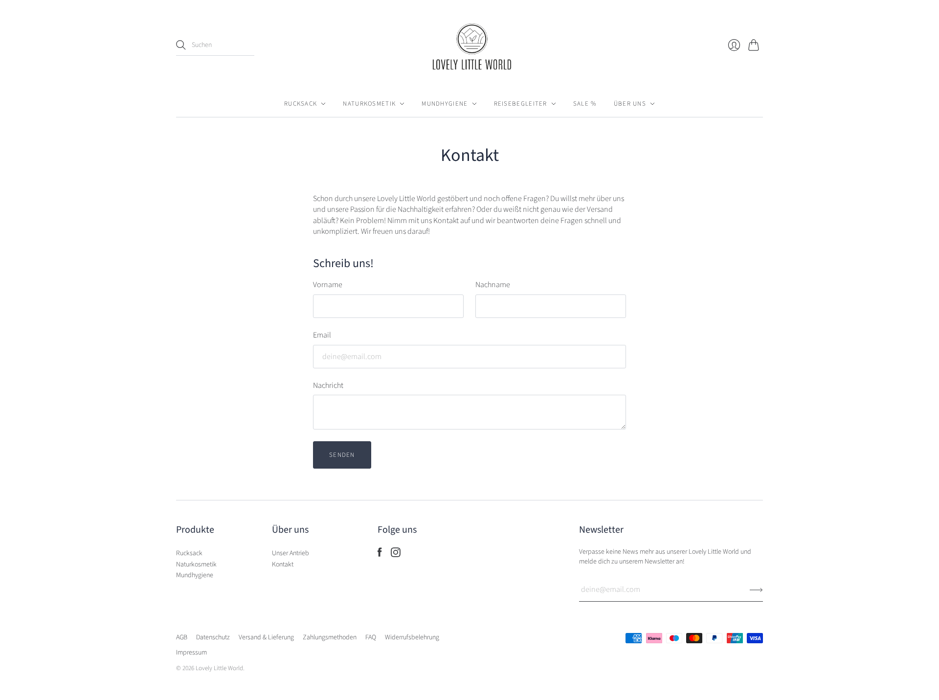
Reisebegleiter (520, 103)
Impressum (191, 652)
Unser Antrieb (290, 553)
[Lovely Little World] (469, 49)
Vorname (327, 284)
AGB (181, 637)
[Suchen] (181, 45)
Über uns (630, 103)
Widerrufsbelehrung (412, 637)
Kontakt (282, 564)
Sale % (585, 103)
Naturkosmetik (369, 103)
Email (322, 335)
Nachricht (328, 385)
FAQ (370, 637)
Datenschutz (213, 637)
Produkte (195, 530)
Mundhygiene (445, 103)
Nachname (492, 284)
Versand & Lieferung (266, 637)
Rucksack (300, 103)
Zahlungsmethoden (330, 637)
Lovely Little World (219, 668)
